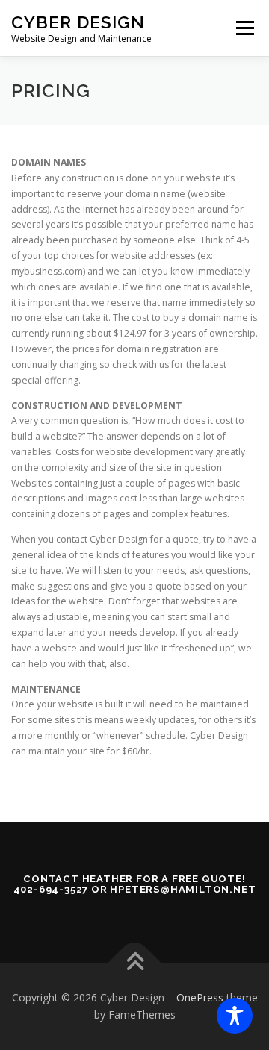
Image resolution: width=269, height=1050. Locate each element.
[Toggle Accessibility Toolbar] (234, 1015)
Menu (244, 28)
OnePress (199, 997)
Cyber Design (78, 22)
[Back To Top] (134, 962)
